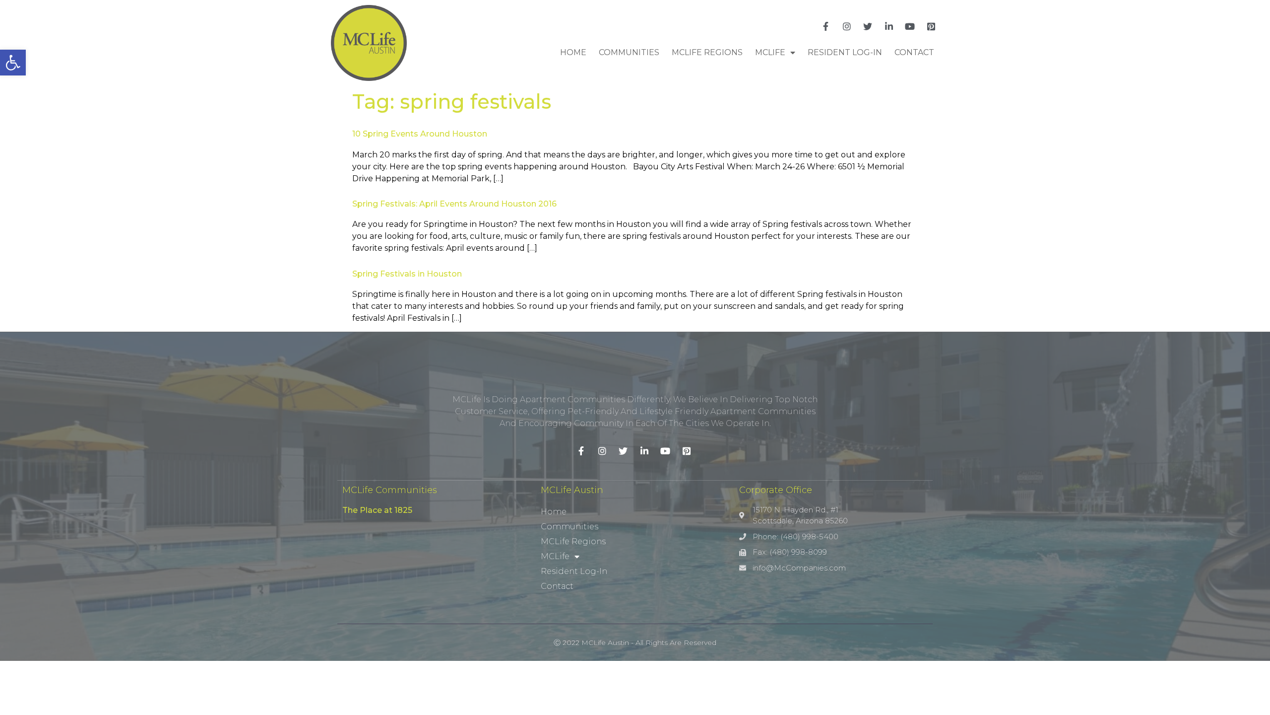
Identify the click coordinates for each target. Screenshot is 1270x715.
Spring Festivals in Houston (407, 274)
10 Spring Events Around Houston (419, 134)
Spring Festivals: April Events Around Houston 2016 (454, 204)
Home (573, 52)
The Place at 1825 (377, 510)
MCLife (770, 52)
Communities (629, 52)
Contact (914, 52)
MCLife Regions (707, 52)
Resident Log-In (845, 52)
